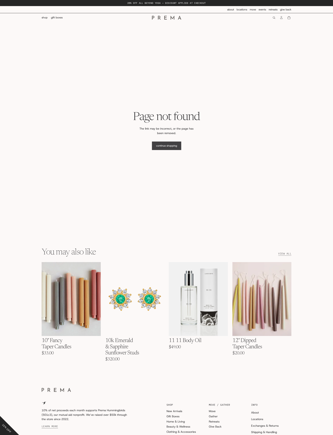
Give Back (285, 9)
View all (284, 253)
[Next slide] (95, 299)
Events (262, 9)
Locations (242, 9)
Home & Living (175, 421)
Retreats (273, 9)
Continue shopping (166, 145)
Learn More (50, 426)
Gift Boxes (173, 416)
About (230, 9)
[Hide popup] (3, 413)
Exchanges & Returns (265, 426)
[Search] (274, 18)
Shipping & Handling (264, 432)
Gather (213, 416)
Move (253, 9)
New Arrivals (174, 411)
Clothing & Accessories (181, 432)
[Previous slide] (47, 299)
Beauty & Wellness (178, 426)
